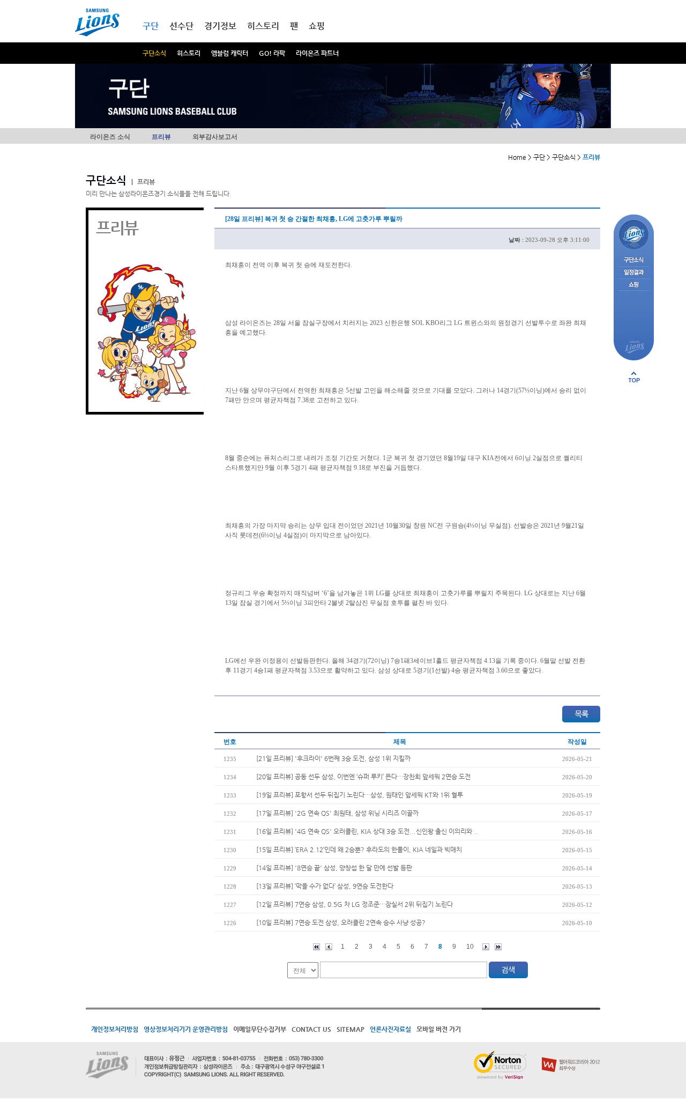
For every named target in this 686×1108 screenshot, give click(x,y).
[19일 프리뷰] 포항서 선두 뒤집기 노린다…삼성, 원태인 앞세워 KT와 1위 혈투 (359, 795)
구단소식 (154, 53)
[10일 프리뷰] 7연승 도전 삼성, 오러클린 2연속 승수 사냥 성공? (341, 922)
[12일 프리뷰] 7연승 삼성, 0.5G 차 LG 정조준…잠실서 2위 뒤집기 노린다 (354, 904)
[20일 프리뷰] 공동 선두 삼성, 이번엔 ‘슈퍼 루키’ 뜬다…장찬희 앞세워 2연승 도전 (363, 776)
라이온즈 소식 (110, 137)
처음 (316, 947)
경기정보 (220, 26)
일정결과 (634, 273)
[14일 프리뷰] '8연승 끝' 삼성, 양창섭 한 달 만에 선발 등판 (334, 867)
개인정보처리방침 (114, 1029)
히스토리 (188, 53)
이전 (329, 947)
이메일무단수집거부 (259, 1029)
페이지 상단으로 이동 (634, 377)
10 (470, 946)
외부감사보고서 (214, 137)
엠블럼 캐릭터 (229, 53)
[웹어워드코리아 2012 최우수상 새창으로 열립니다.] (571, 1055)
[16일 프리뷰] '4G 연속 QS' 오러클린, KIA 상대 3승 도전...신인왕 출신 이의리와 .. (367, 831)
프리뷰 (161, 137)
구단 (151, 26)
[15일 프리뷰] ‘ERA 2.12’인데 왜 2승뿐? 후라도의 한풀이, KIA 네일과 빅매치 (359, 849)
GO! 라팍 (272, 53)
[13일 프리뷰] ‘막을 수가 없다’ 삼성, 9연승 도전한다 (324, 886)
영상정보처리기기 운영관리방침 (186, 1029)
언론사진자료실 (390, 1029)
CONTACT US (311, 1029)
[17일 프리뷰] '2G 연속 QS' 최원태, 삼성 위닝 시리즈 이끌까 (337, 813)
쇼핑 (317, 26)
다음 (486, 947)
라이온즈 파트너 (317, 53)
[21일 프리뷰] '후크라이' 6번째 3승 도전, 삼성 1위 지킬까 (333, 758)
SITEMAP (350, 1029)
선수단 (181, 26)
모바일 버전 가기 (438, 1029)
